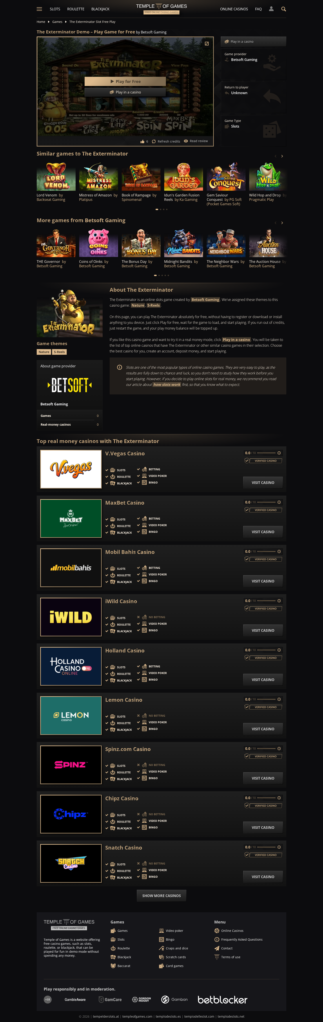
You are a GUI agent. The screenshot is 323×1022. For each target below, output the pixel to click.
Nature (138, 305)
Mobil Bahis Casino (130, 551)
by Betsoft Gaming (151, 32)
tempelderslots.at (106, 1016)
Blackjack (100, 9)
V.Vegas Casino (125, 453)
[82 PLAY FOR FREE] (56, 176)
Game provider (236, 54)
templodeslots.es (168, 1016)
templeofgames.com (137, 1016)
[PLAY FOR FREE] (98, 176)
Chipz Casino (121, 798)
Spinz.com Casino (128, 749)
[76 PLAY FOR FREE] (268, 176)
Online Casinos (234, 9)
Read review (199, 141)
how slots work (166, 384)
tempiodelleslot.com (199, 1016)
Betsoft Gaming (205, 299)
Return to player (237, 87)
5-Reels (153, 305)
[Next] (282, 156)
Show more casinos (161, 895)
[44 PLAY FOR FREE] (141, 242)
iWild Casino (121, 601)
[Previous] (275, 156)
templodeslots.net (231, 1016)
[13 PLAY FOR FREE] (268, 242)
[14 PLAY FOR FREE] (183, 242)
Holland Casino (125, 650)
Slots (55, 9)
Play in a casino (242, 41)
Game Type (233, 121)
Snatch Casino (123, 847)
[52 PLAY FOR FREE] (141, 176)
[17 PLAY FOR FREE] (226, 242)
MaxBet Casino (124, 502)
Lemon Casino (123, 699)
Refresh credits (169, 141)
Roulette (75, 9)
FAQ (258, 9)
